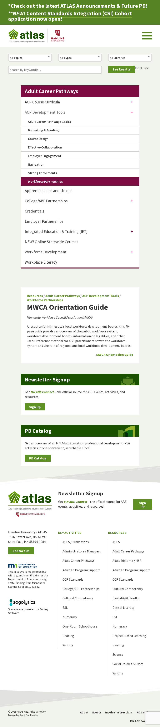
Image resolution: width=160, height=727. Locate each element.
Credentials (34, 211)
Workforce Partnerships (45, 300)
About (84, 712)
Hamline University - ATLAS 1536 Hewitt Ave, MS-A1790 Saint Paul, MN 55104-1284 (27, 537)
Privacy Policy (38, 711)
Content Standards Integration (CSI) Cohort (79, 13)
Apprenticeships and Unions (48, 190)
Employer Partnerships (44, 221)
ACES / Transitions (75, 542)
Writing (67, 645)
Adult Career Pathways (62, 296)
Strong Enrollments (42, 173)
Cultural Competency (77, 598)
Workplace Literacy (41, 262)
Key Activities (69, 533)
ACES (116, 542)
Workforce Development (45, 251)
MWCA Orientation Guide (114, 354)
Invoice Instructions (119, 712)
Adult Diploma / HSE (126, 560)
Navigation (36, 164)
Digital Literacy (123, 607)
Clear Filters (141, 68)
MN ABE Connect (141, 721)
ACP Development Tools (100, 296)
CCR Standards (72, 579)
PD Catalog (37, 458)
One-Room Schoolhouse (79, 626)
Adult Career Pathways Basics (49, 121)
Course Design (38, 139)
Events (96, 712)
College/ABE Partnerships (46, 200)
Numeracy (69, 617)
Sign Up (35, 407)
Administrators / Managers (81, 551)
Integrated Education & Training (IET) (56, 231)
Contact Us (21, 551)
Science (117, 654)
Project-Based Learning (129, 636)
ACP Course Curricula (42, 101)
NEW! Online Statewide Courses (51, 241)
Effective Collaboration (45, 147)
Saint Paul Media (29, 715)
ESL (65, 607)
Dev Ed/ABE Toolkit (126, 598)
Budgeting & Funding (43, 130)
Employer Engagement (44, 156)
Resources (35, 296)
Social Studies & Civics (127, 664)
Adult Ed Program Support (81, 570)
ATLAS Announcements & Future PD (103, 5)
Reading (68, 636)
